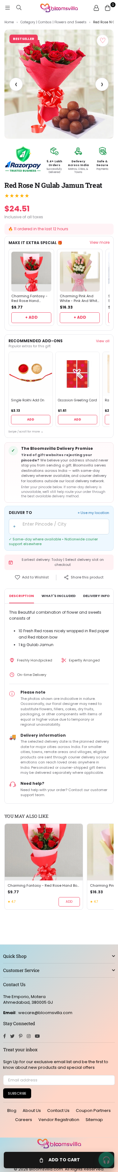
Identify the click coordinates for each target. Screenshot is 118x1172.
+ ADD (31, 317)
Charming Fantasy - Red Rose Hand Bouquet (29, 298)
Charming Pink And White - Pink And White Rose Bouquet (79, 298)
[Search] (19, 8)
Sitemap (94, 1120)
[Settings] (96, 8)
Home (9, 22)
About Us (32, 1110)
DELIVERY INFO (96, 595)
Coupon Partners (93, 1110)
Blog (11, 1110)
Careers (23, 1120)
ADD (30, 419)
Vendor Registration (58, 1120)
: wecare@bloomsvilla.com (43, 1013)
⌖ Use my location (93, 513)
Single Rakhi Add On (27, 400)
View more (100, 242)
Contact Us (58, 1110)
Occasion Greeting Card (77, 400)
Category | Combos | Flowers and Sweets (53, 22)
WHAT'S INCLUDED (59, 595)
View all (103, 340)
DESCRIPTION (21, 595)
